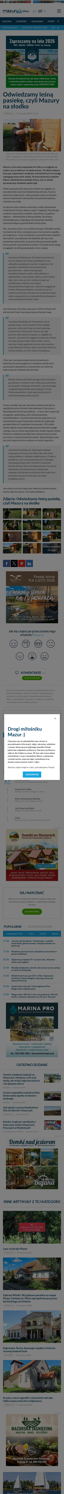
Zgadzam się (32, 774)
